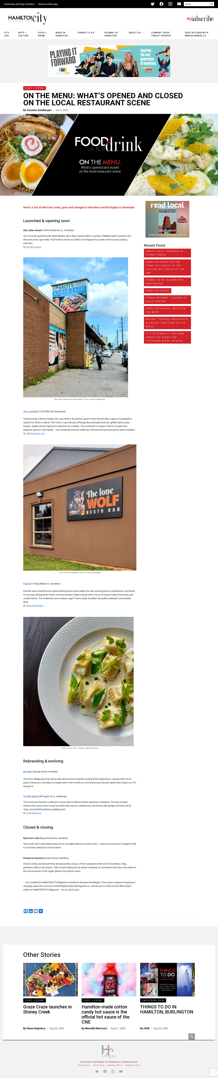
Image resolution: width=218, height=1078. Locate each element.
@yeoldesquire (33, 813)
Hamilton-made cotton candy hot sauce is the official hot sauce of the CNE (105, 1014)
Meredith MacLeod (96, 1028)
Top (192, 1037)
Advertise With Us (115, 1065)
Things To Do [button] (86, 32)
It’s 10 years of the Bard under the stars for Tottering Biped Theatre (165, 337)
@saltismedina (33, 247)
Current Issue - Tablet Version (161, 34)
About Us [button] (135, 32)
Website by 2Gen (132, 1065)
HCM (146, 1028)
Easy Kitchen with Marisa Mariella (196, 34)
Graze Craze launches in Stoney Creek (47, 1009)
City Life (6, 34)
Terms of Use (99, 1065)
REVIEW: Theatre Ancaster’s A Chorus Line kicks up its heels (167, 323)
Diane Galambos (36, 1028)
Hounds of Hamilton (111, 34)
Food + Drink (42, 34)
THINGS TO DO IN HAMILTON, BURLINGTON (166, 1009)
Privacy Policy (84, 1065)
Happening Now (153, 1000)
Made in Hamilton (62, 34)
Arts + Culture (23, 34)
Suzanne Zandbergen (39, 110)
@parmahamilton (34, 605)
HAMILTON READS (157, 291)
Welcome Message (48, 4)
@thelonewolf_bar (35, 433)
